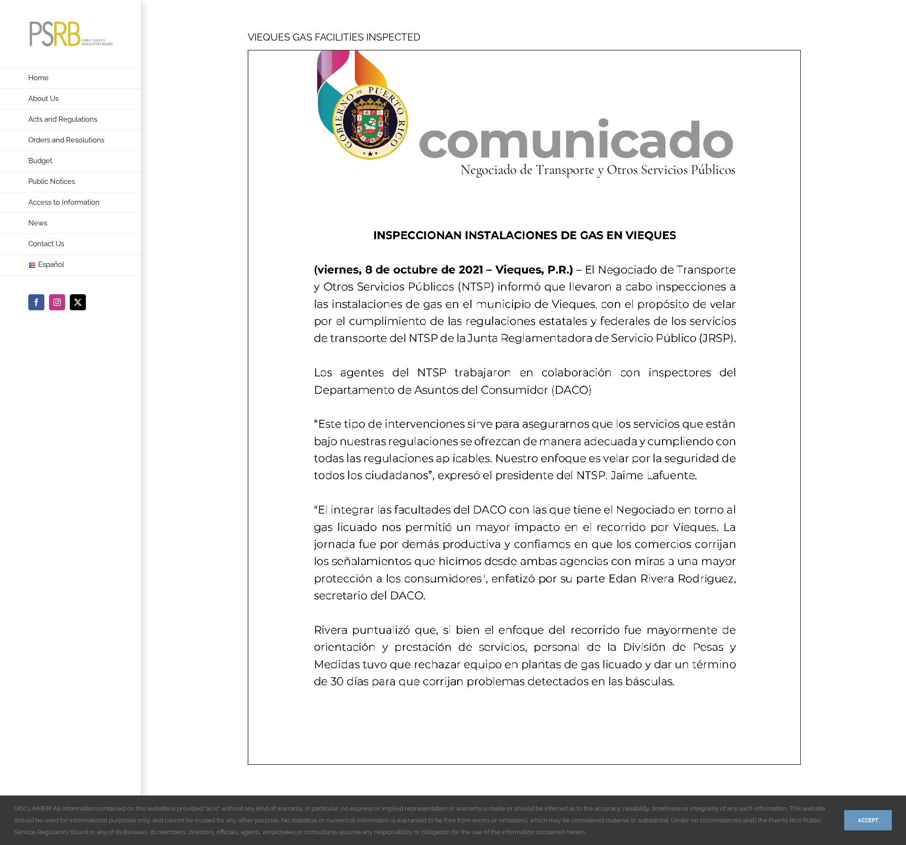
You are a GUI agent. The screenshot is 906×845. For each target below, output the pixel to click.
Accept (868, 820)
